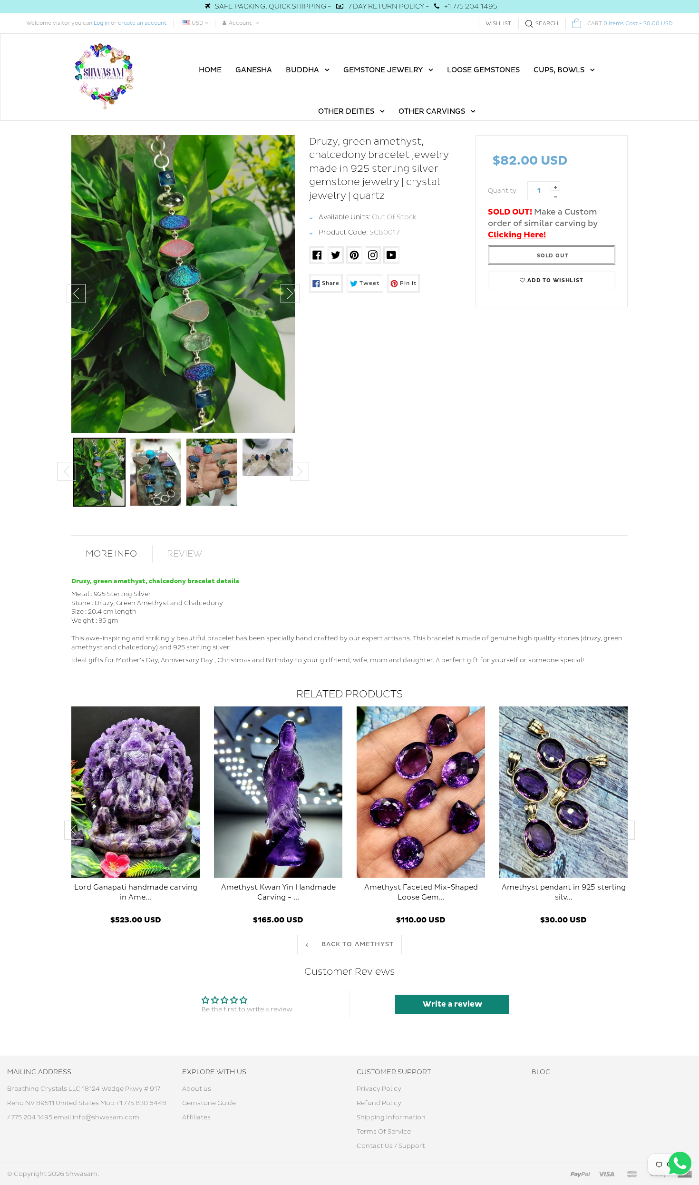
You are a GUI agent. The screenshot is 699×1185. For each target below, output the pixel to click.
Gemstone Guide (209, 1103)
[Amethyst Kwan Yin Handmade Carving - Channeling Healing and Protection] (278, 792)
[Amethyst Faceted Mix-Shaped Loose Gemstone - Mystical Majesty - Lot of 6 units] (421, 792)
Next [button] (290, 293)
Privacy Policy (379, 1089)
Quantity (502, 191)
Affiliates (196, 1117)
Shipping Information (391, 1117)
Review (185, 553)
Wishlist (498, 23)
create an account (142, 23)
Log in (101, 23)
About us (196, 1089)
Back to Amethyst (357, 944)
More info (111, 553)
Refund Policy (379, 1103)
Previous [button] (76, 293)
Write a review (452, 1004)
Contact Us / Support (391, 1146)
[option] (183, 284)
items (630, 23)
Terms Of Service (384, 1132)
